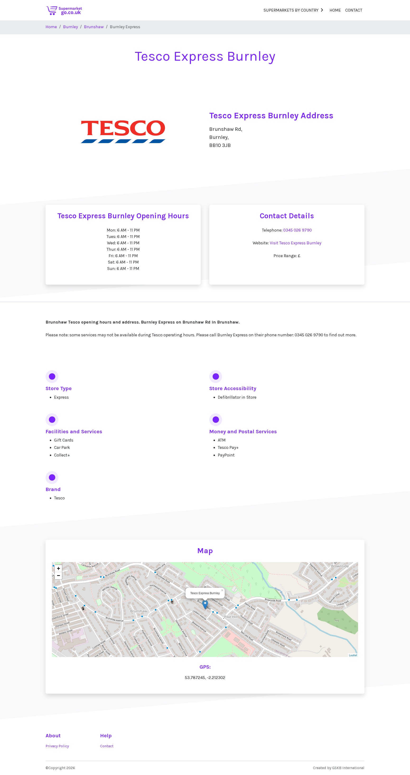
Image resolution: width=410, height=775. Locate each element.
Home (335, 10)
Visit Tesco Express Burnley (295, 243)
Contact (353, 10)
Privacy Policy (57, 746)
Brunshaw (94, 26)
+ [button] (58, 568)
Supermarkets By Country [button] (290, 10)
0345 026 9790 (297, 230)
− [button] (58, 576)
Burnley (70, 26)
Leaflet (353, 655)
